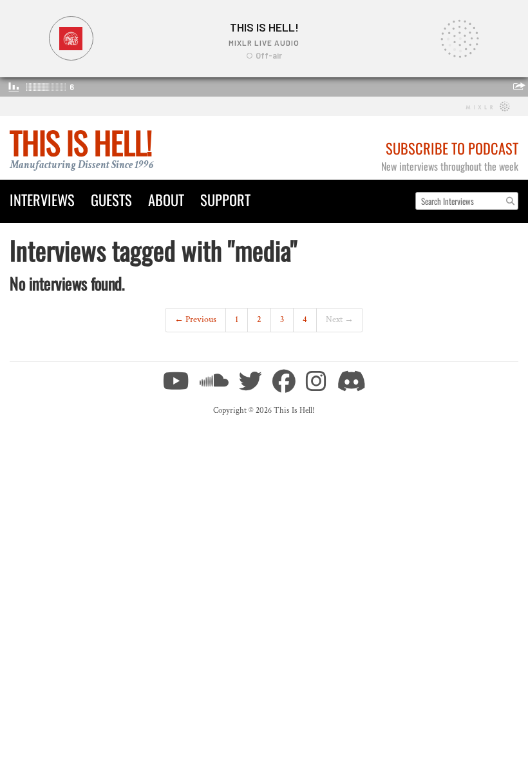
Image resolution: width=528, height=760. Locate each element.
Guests (111, 199)
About (166, 199)
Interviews (42, 199)
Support (225, 199)
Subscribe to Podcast (452, 147)
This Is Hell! (81, 142)
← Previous (195, 319)
